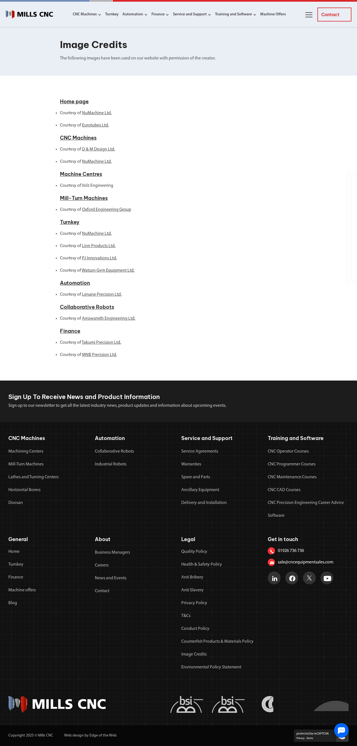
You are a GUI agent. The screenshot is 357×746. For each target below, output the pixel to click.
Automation (132, 14)
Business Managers (112, 552)
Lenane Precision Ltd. (102, 294)
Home (14, 551)
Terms (310, 738)
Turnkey (112, 14)
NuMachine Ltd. (97, 113)
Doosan (15, 503)
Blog (12, 603)
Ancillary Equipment (200, 490)
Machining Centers (25, 451)
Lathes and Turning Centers (33, 477)
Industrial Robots (110, 464)
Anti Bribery (192, 577)
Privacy (300, 738)
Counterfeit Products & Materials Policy (217, 641)
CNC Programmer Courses (291, 464)
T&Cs (185, 616)
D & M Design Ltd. (98, 149)
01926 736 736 (291, 551)
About (102, 539)
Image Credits (194, 654)
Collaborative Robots (87, 307)
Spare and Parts (195, 477)
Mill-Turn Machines (84, 198)
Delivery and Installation (204, 503)
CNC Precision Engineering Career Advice (306, 503)
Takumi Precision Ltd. (101, 342)
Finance (158, 14)
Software (276, 515)
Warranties (191, 464)
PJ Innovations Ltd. (99, 258)
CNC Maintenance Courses (292, 477)
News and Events (110, 578)
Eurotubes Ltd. (95, 125)
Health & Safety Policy (201, 564)
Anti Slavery (192, 590)
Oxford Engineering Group (106, 209)
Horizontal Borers (24, 490)
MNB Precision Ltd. (99, 355)
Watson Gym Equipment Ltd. (108, 270)
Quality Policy (194, 551)
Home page (74, 101)
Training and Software (233, 14)
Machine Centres (81, 174)
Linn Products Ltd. (98, 246)
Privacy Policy (194, 603)
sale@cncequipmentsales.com (305, 562)
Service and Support (190, 14)
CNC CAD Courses (284, 490)
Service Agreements (199, 451)
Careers (101, 565)
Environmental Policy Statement (211, 667)
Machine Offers (273, 14)
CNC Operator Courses (288, 451)
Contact (102, 591)
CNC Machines (85, 14)
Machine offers (22, 590)
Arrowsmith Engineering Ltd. (108, 318)
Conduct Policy (195, 629)
